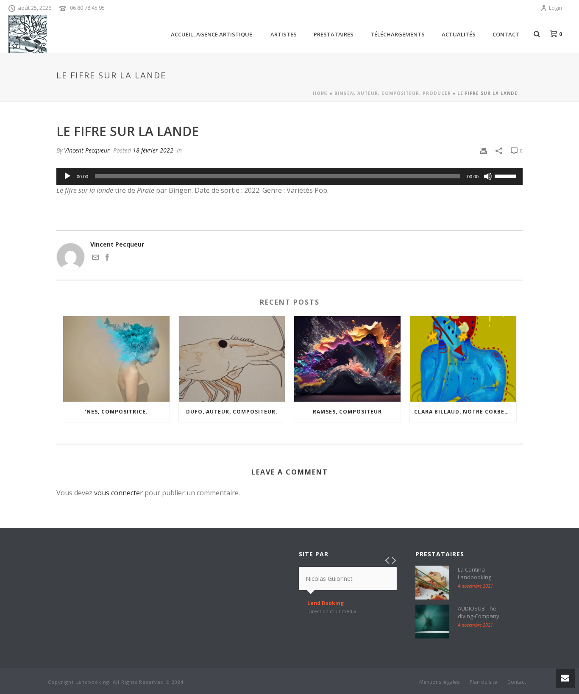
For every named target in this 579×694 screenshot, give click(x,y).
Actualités (459, 34)
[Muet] (488, 176)
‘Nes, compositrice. (116, 411)
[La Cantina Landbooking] (432, 583)
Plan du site (483, 682)
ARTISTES (283, 34)
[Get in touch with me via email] (95, 258)
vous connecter (118, 492)
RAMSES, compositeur (347, 411)
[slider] (506, 175)
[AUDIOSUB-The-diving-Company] (432, 621)
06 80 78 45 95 (87, 7)
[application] (289, 176)
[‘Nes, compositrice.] (116, 358)
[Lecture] (67, 176)
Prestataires (334, 34)
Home (320, 93)
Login (555, 7)
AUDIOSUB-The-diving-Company (478, 612)
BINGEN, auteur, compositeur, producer (392, 93)
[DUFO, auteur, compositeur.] (232, 358)
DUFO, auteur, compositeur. (232, 411)
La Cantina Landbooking (474, 573)
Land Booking (325, 603)
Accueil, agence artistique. (212, 34)
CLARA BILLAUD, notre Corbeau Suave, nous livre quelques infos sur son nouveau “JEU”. (465, 411)
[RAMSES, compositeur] (347, 358)
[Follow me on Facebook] (107, 258)
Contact (506, 34)
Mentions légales (439, 682)
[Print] (483, 150)
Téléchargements (397, 34)
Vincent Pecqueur (87, 150)
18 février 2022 (153, 150)
